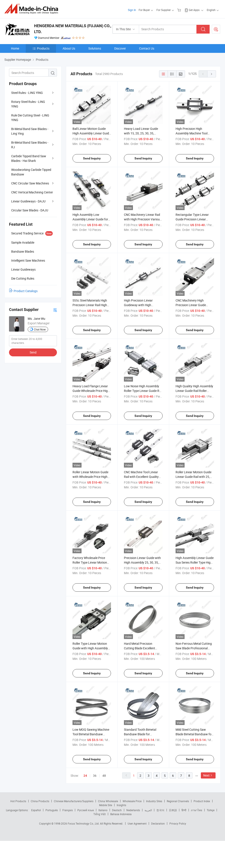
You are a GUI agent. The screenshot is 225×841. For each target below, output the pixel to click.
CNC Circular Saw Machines (30, 183)
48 (104, 775)
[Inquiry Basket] (179, 10)
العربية (148, 810)
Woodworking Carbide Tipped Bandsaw (31, 172)
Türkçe (210, 810)
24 (85, 775)
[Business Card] (55, 310)
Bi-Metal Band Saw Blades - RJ (29, 144)
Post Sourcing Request (216, 29)
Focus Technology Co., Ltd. (84, 823)
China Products (40, 801)
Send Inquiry (92, 158)
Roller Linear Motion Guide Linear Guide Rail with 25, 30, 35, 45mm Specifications (195, 476)
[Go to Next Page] (211, 74)
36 (94, 775)
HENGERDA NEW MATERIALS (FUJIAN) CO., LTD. (72, 28)
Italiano (102, 810)
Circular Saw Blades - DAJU (29, 210)
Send (33, 352)
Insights (121, 805)
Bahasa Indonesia (121, 814)
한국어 (160, 810)
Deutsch (117, 810)
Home (15, 48)
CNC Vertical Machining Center (32, 192)
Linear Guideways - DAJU (28, 201)
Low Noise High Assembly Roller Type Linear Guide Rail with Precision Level (143, 390)
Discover (120, 48)
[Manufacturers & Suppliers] (32, 9)
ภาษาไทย (196, 810)
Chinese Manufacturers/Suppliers (73, 801)
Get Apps (194, 10)
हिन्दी (183, 810)
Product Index (202, 801)
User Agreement (137, 823)
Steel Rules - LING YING (27, 93)
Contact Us (146, 48)
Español (36, 810)
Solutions (94, 48)
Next (206, 775)
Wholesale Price (132, 801)
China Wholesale (108, 801)
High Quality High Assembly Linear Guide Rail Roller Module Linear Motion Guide (195, 390)
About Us (69, 48)
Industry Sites (154, 801)
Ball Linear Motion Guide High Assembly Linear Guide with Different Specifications (92, 133)
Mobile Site (105, 805)
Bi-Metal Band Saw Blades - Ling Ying (29, 131)
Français (67, 810)
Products (43, 48)
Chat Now (40, 329)
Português (51, 810)
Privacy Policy (177, 823)
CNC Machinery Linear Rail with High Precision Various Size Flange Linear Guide (142, 219)
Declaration (158, 823)
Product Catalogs (26, 291)
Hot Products (18, 801)
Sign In (132, 10)
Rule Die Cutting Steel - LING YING (30, 117)
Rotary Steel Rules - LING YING (28, 104)
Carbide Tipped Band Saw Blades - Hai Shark (28, 158)
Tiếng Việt (99, 814)
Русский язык (85, 810)
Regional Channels (178, 801)
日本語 (173, 810)
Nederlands (133, 810)
